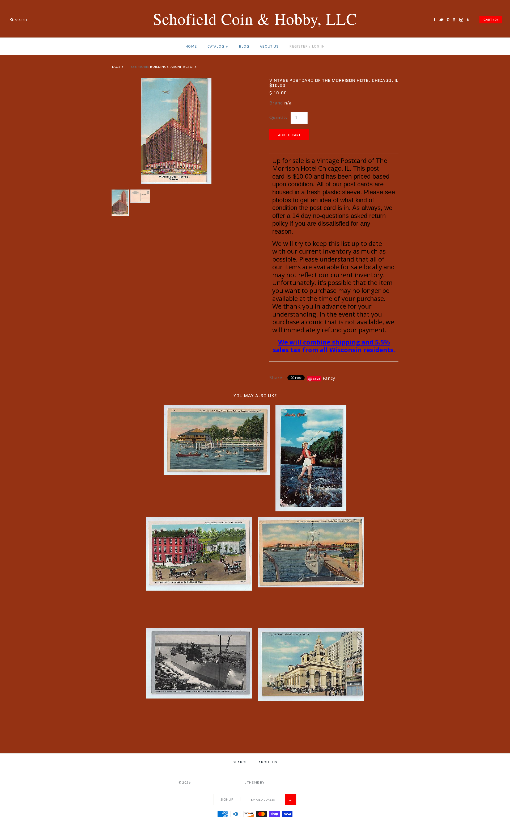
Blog (244, 46)
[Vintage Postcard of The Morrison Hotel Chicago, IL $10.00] (176, 81)
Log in (318, 46)
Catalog (217, 46)
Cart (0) (490, 20)
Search (240, 762)
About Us (269, 46)
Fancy (329, 378)
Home (191, 46)
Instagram (461, 20)
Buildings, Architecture (173, 67)
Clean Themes (278, 782)
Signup (226, 799)
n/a (288, 103)
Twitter (441, 20)
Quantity (278, 117)
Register (298, 46)
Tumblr (468, 20)
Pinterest (448, 20)
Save (316, 379)
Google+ (454, 20)
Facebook (434, 20)
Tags (118, 67)
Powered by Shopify (313, 782)
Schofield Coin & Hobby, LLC (218, 782)
